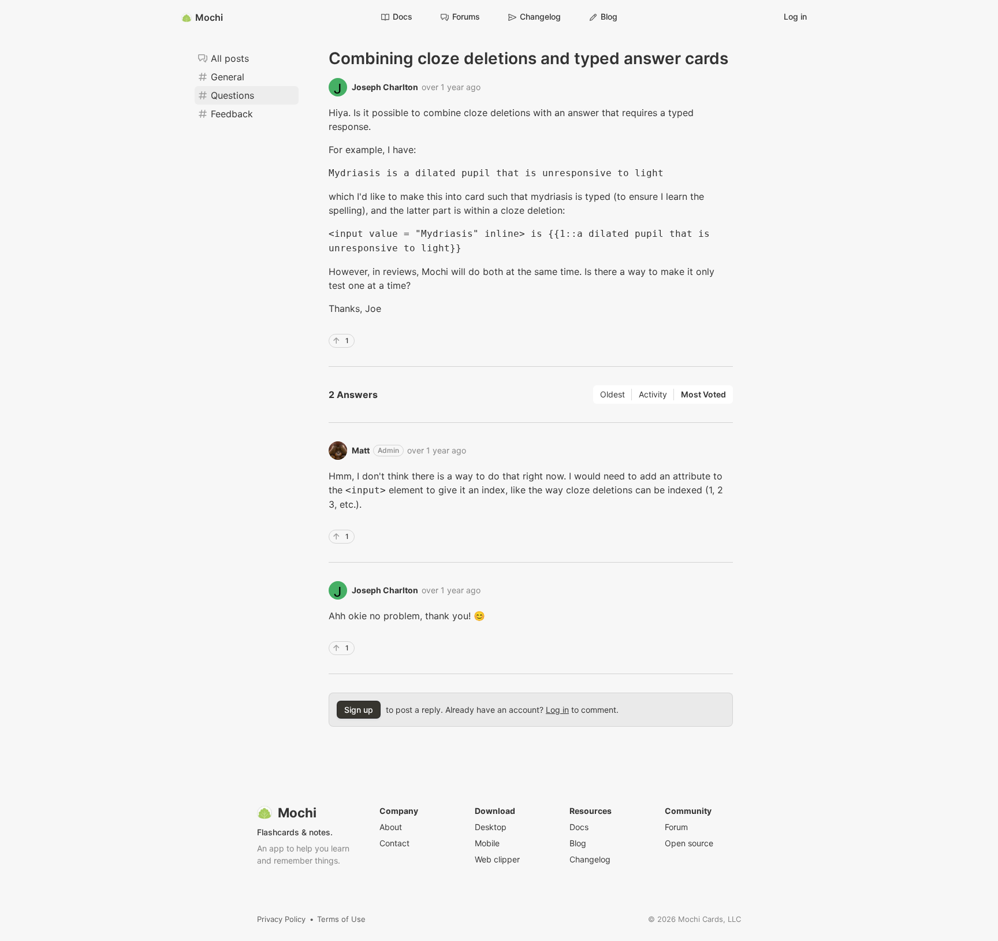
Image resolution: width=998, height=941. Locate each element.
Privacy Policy (281, 919)
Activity (653, 394)
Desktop (491, 827)
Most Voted (703, 394)
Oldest (612, 394)
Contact (394, 843)
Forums (466, 16)
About (390, 827)
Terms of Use (341, 919)
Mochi (209, 17)
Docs (402, 16)
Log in (795, 16)
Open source (689, 843)
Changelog (540, 16)
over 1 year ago (451, 87)
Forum (676, 827)
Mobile (487, 843)
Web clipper (497, 859)
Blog (609, 16)
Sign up (358, 710)
